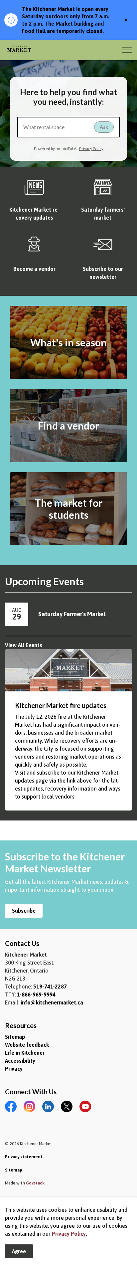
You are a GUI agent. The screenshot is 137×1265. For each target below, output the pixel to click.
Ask (104, 127)
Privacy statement (24, 1156)
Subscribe (24, 911)
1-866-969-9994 (36, 994)
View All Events (23, 645)
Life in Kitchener (25, 1053)
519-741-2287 (50, 987)
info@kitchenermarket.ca (52, 1002)
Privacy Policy (69, 1234)
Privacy (14, 1069)
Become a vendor (34, 269)
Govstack (35, 1182)
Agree (19, 1251)
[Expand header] (127, 50)
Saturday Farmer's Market (72, 614)
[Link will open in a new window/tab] (34, 189)
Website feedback (27, 1045)
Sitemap (15, 1037)
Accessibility (20, 1061)
